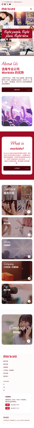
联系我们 (5, 376)
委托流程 (5, 364)
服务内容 (5, 361)
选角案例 (5, 367)
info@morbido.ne (18, 2)
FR (4, 390)
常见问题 (5, 373)
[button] (30, 9)
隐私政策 (6, 417)
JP (3, 384)
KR (4, 387)
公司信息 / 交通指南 (8, 370)
